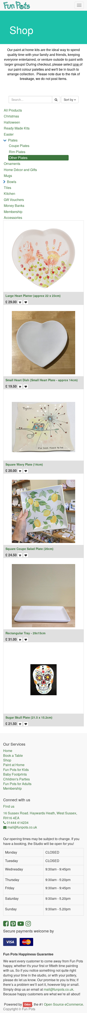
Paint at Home (13, 764)
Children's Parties (16, 779)
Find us (8, 806)
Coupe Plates (19, 145)
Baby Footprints (15, 774)
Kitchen (9, 193)
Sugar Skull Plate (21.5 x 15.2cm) (28, 717)
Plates (13, 140)
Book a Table (13, 755)
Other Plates (18, 157)
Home (7, 750)
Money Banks (14, 205)
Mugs (8, 175)
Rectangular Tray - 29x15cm (25, 633)
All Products (13, 110)
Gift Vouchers (14, 199)
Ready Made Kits (17, 128)
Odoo (27, 1004)
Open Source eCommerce (63, 1004)
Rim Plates (17, 151)
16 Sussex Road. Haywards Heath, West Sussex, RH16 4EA (40, 815)
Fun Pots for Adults (17, 783)
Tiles (7, 187)
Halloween (12, 122)
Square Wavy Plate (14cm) (24, 464)
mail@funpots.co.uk (58, 989)
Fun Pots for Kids (16, 769)
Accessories (13, 217)
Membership (13, 211)
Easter (9, 134)
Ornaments (12, 163)
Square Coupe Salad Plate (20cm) (29, 549)
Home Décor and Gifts (20, 169)
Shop (7, 760)
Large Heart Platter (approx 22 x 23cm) (33, 296)
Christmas (11, 116)
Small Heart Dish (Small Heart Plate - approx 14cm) (41, 380)
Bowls (11, 181)
